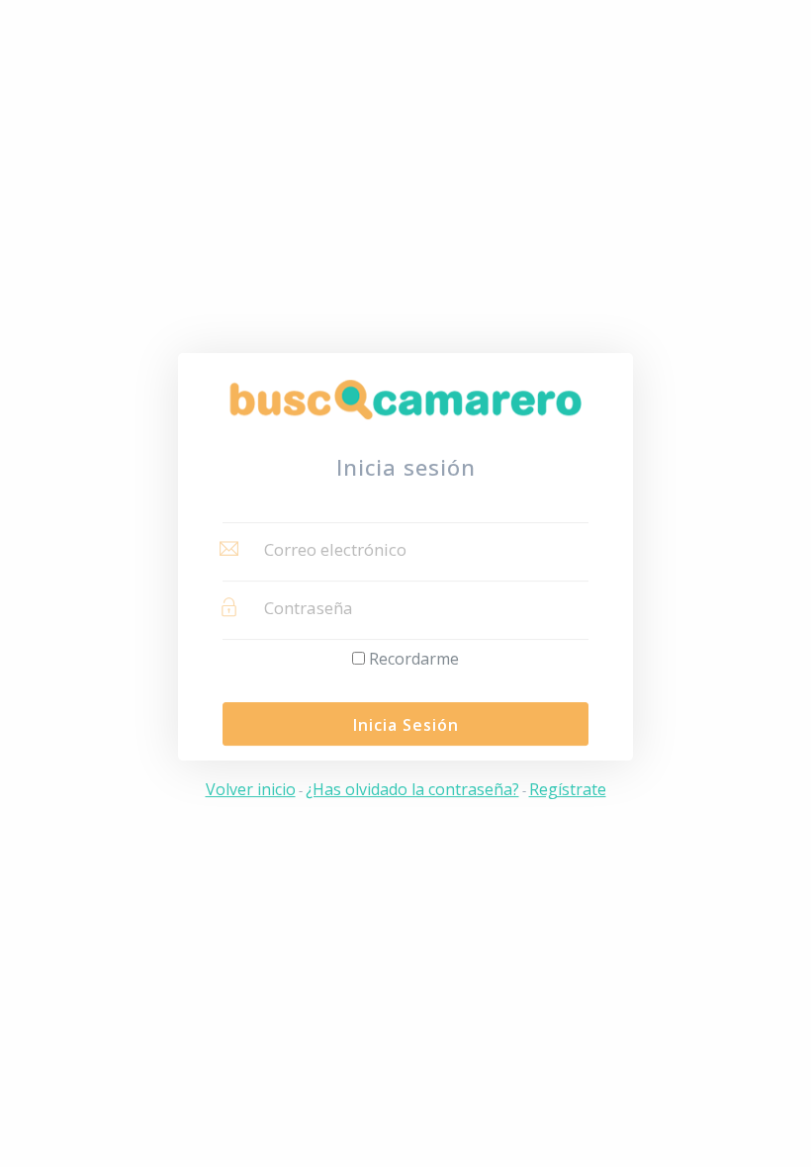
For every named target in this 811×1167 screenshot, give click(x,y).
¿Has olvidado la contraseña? (412, 789)
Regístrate (567, 789)
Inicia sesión (406, 725)
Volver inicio (251, 789)
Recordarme (414, 659)
